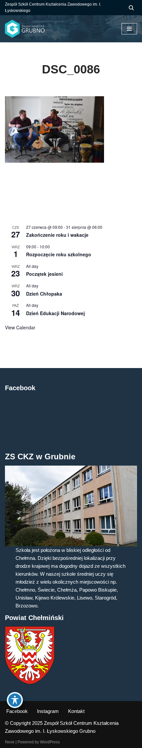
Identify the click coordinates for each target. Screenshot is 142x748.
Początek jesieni (44, 273)
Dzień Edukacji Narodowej (55, 313)
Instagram (48, 711)
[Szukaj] (131, 7)
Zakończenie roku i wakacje (57, 234)
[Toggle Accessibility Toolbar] (15, 700)
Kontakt (76, 711)
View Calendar (20, 327)
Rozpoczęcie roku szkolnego (58, 254)
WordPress (50, 742)
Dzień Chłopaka (44, 293)
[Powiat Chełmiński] (29, 682)
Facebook (17, 711)
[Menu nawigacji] (129, 28)
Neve (10, 742)
